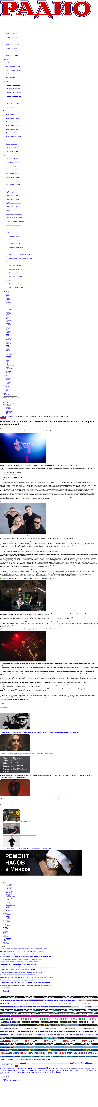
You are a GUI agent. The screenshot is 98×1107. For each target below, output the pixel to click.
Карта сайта (6, 1076)
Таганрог (8, 372)
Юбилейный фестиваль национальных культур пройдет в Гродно (18, 964)
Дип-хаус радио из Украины (13, 88)
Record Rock (4, 997)
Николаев (8, 357)
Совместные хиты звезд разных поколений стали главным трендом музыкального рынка (25, 982)
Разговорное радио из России (14, 214)
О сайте (5, 393)
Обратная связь (7, 394)
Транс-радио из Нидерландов (13, 132)
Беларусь (8, 292)
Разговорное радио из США (13, 225)
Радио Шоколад (5, 1031)
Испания (8, 299)
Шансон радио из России (12, 103)
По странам (6, 291)
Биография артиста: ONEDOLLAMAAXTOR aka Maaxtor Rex (19, 822)
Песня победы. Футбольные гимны (11, 1025)
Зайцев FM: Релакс (6, 1047)
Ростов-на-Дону (10, 365)
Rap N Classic (4, 1050)
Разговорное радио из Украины (14, 217)
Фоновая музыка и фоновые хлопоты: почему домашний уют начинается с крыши (21, 951)
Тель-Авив (8, 374)
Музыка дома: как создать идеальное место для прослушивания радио (18, 954)
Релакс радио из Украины (13, 177)
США (7, 310)
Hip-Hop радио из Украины (13, 195)
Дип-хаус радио (16, 1068)
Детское (8, 280)
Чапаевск (8, 380)
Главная (2, 416)
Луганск (8, 347)
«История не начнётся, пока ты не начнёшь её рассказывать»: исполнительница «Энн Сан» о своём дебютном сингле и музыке (42, 799)
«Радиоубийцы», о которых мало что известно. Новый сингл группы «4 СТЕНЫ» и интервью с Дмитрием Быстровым (39, 732)
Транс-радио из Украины (12, 118)
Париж (7, 361)
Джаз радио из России (15, 265)
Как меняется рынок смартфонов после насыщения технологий (17, 974)
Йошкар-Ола (9, 336)
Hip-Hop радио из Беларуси (13, 199)
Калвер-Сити (9, 339)
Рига (7, 364)
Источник (2, 703)
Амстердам (8, 317)
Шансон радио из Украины (13, 107)
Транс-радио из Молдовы (12, 129)
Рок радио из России (11, 33)
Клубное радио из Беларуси (13, 70)
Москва (8, 352)
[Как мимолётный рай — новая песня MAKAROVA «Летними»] (11, 833)
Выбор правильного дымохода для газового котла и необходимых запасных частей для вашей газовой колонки (37, 1000)
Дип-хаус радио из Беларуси (13, 92)
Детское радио (3, 1068)
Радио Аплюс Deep (6, 1016)
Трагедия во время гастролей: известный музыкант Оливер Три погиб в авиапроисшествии (25, 956)
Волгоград (8, 331)
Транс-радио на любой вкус (33, 1072)
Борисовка (8, 327)
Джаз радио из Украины (15, 269)
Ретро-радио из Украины (12, 162)
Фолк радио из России (15, 236)
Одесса (7, 358)
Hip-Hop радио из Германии (13, 203)
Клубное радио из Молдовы (13, 74)
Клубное (8, 1063)
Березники (8, 324)
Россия (7, 294)
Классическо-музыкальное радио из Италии (20, 258)
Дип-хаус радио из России (13, 85)
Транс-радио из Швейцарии (13, 136)
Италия (7, 301)
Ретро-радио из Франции (12, 166)
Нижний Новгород (10, 353)
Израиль (8, 298)
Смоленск (8, 371)
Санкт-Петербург (10, 368)
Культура (8, 387)
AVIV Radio (6, 991)
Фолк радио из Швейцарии (16, 247)
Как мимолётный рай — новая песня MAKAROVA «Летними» (19, 835)
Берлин (7, 325)
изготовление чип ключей (11, 1059)
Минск (7, 349)
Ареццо (8, 318)
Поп (4, 140)
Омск (7, 360)
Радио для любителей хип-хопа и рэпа (74, 1068)
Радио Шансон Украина (8, 1022)
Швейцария (8, 313)
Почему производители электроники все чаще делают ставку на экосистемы (21, 972)
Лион (7, 346)
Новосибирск (9, 354)
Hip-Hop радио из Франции (13, 206)
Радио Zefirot (4, 1003)
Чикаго (7, 383)
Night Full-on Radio (6, 1056)
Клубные (5, 59)
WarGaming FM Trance (7, 1013)
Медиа (7, 389)
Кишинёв (8, 342)
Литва (7, 306)
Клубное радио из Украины (13, 66)
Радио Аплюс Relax (6, 1019)
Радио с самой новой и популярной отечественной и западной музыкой (19, 1070)
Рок (4, 29)
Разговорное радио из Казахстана (15, 221)
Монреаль (8, 350)
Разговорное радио (43, 1070)
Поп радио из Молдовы (12, 151)
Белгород (8, 323)
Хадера (7, 379)
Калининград (9, 338)
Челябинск (8, 382)
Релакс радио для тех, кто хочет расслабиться (60, 1070)
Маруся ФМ (6, 990)
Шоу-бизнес (9, 391)
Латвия (7, 305)
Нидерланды (9, 309)
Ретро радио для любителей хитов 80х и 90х (83, 1070)
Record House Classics (7, 1009)
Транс (5, 111)
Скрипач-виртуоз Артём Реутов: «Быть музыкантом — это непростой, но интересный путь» (27, 848)
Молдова (8, 307)
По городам (6, 314)
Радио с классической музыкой (90, 1068)
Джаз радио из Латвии (15, 272)
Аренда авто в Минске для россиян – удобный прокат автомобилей (17, 980)
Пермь (7, 363)
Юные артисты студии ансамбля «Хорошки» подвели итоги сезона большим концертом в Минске (27, 967)
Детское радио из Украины (16, 287)
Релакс (5, 170)
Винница (8, 329)
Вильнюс (8, 328)
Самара (7, 367)
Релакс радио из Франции (13, 184)
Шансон (5, 99)
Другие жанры (7, 228)
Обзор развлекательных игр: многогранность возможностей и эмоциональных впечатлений (31, 1006)
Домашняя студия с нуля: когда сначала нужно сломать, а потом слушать (19, 961)
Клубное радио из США (12, 77)
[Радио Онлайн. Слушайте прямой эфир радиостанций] (46, 19)
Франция (8, 312)
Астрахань (8, 320)
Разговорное (6, 210)
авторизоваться (27, 805)
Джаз (7, 261)
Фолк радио (42, 1072)
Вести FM (3, 1034)
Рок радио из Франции (12, 55)
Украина (8, 295)
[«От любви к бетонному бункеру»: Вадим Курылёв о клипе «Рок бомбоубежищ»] (15, 750)
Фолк (7, 232)
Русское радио (4, 1053)
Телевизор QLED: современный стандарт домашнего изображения (17, 969)
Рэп (4, 188)
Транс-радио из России (12, 114)
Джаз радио (9, 1068)
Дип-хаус (5, 81)
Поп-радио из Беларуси (12, 147)
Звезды (7, 386)
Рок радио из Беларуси (12, 40)
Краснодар (8, 343)
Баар (7, 321)
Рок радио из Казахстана (12, 44)
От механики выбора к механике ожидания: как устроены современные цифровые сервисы (24, 948)
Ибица (7, 335)
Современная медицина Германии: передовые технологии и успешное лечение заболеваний (25, 985)
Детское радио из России (15, 283)
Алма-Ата (8, 316)
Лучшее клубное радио (39, 1068)
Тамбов (8, 907)
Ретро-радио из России (12, 158)
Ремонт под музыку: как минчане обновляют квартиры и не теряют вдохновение (21, 959)
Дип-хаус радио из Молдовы (13, 96)
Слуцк (7, 369)
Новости (5, 385)
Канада (7, 303)
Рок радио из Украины (12, 37)
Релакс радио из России (12, 173)
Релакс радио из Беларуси (13, 180)
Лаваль (7, 345)
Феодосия (8, 378)
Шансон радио (48, 1072)
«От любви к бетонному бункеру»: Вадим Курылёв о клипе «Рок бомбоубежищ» (27, 753)
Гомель (7, 334)
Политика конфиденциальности (11, 1080)
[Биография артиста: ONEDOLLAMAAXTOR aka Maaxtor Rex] (11, 820)
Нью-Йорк (8, 356)
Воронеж (8, 332)
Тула (7, 375)
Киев (7, 340)
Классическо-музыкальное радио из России (20, 254)
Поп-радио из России (11, 144)
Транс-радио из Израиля (12, 125)
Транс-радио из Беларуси (12, 121)
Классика (8, 250)
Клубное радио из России (13, 62)
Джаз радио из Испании (15, 276)
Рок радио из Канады (11, 51)
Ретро (4, 155)
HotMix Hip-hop (5, 1041)
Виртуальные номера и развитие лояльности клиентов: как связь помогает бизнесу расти (30, 1038)
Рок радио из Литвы (11, 48)
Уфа (7, 376)
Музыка (8, 390)
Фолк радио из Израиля (15, 239)
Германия (8, 296)
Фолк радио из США (14, 243)
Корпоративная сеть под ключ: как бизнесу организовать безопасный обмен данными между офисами (27, 977)
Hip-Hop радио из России (12, 192)
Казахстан (8, 302)
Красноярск (9, 894)
